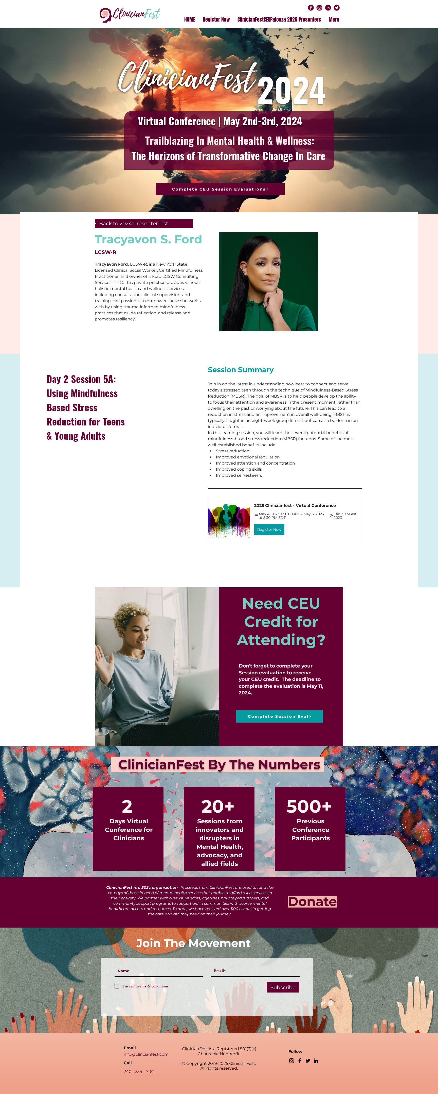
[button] (285, 519)
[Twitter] (308, 1060)
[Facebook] (300, 1060)
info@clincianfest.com (146, 1054)
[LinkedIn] (316, 1060)
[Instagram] (291, 1060)
